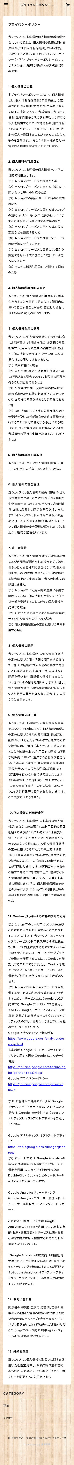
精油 (6, 1405)
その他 (7, 1418)
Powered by (32, 1444)
